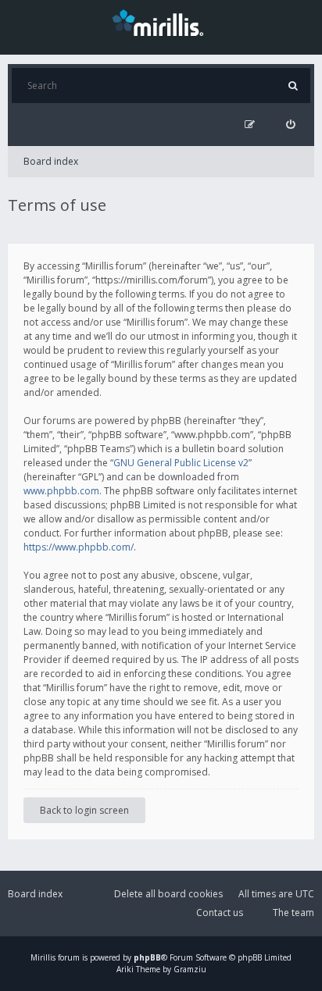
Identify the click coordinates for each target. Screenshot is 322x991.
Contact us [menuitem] (219, 912)
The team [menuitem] (293, 912)
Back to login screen (84, 810)
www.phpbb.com (61, 490)
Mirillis (42, 957)
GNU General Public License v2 (181, 462)
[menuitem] (290, 124)
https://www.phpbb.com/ (78, 547)
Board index (50, 161)
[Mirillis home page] (161, 22)
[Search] (292, 85)
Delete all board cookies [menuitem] (168, 893)
